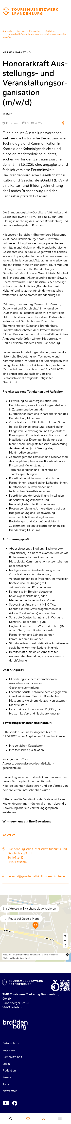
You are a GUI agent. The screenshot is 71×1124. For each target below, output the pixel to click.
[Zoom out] (65, 940)
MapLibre (7, 954)
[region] (35, 928)
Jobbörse (50, 31)
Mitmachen (35, 31)
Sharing (62, 123)
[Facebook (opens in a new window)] (14, 1103)
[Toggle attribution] (67, 955)
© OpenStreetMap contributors (26, 954)
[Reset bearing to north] (65, 945)
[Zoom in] (65, 935)
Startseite (7, 31)
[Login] (43, 1118)
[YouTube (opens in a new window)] (5, 1103)
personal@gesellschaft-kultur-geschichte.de (36, 876)
